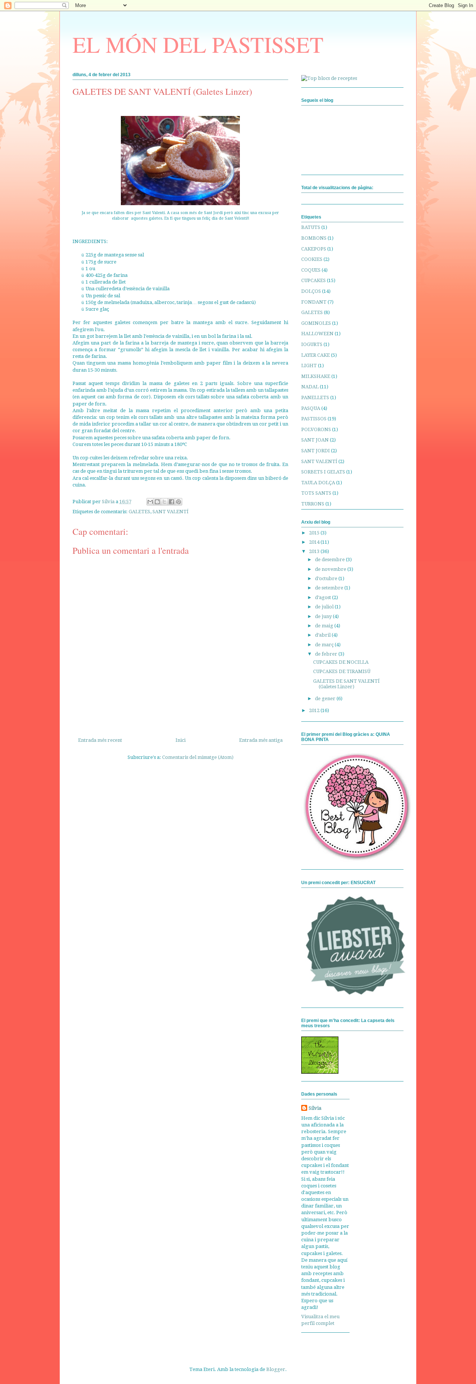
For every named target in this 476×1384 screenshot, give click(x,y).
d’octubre (326, 578)
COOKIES (311, 259)
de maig (324, 625)
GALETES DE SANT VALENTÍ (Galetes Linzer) (346, 684)
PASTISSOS (314, 418)
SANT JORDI (315, 450)
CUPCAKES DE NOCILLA (341, 662)
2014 (315, 542)
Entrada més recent (100, 740)
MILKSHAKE (315, 376)
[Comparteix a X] (164, 501)
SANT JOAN (315, 440)
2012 (315, 710)
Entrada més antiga (261, 740)
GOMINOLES (316, 323)
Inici (181, 740)
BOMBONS (314, 238)
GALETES (139, 511)
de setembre (329, 588)
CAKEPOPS (313, 249)
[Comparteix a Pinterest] (178, 501)
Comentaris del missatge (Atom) (198, 757)
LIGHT (309, 365)
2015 (315, 533)
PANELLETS (315, 397)
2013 (315, 551)
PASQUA (310, 408)
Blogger (275, 1369)
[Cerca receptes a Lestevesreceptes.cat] (329, 78)
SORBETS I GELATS (323, 472)
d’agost (323, 597)
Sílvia (315, 1108)
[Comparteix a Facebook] (171, 501)
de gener (326, 698)
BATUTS (310, 227)
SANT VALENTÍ (170, 511)
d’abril (323, 635)
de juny (324, 616)
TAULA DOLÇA (318, 482)
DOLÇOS (311, 291)
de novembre (331, 569)
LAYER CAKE (315, 355)
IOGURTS (311, 344)
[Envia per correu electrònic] (150, 501)
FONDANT (314, 302)
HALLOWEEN (317, 333)
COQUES (311, 270)
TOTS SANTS (316, 493)
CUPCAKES (313, 280)
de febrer (326, 654)
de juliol (325, 606)
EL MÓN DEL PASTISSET (198, 44)
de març (325, 644)
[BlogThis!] (157, 501)
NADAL (310, 386)
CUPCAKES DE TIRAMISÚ (341, 671)
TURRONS (312, 504)
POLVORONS (316, 429)
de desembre (330, 559)
